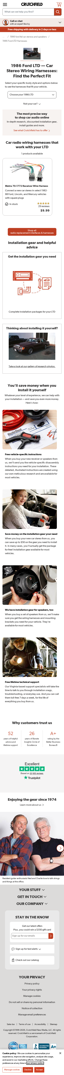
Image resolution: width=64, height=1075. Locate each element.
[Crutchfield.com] (32, 4)
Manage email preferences (32, 1015)
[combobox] (32, 12)
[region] (32, 848)
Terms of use (24, 1024)
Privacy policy (32, 984)
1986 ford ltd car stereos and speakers (28, 37)
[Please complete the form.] (50, 936)
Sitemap (53, 1024)
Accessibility (40, 1024)
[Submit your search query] (58, 12)
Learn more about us (31, 805)
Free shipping (32, 29)
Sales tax (11, 1024)
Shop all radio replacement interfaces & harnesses (32, 231)
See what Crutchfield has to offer (31, 130)
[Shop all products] (4, 4)
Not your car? (30, 104)
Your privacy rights (32, 990)
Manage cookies (32, 996)
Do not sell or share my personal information (32, 1002)
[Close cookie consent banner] (60, 1053)
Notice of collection (32, 1008)
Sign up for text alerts (27, 949)
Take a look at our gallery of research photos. (32, 366)
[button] (60, 848)
